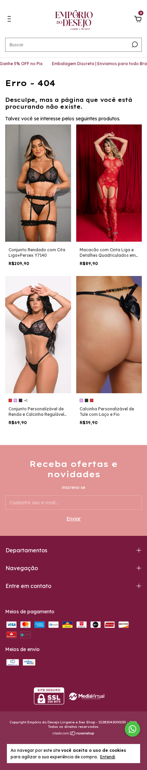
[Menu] (10, 19)
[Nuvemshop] (73, 734)
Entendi (107, 756)
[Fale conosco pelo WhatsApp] (132, 729)
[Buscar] (134, 44)
